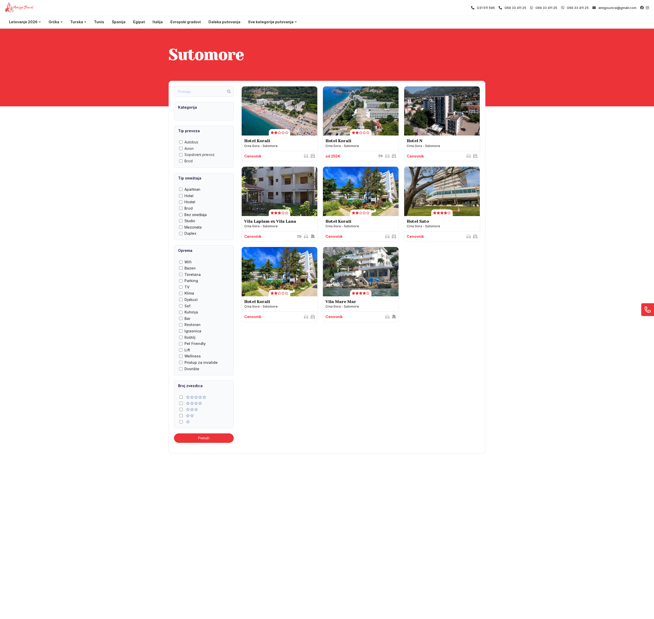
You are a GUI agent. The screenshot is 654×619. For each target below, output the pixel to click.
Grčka (54, 22)
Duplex (190, 233)
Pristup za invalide (201, 362)
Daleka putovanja (224, 22)
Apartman (192, 189)
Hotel (188, 196)
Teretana (192, 274)
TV (187, 287)
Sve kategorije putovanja (271, 22)
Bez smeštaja (195, 214)
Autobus (191, 142)
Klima (189, 293)
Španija (118, 22)
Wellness (192, 356)
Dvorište (191, 369)
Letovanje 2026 (23, 22)
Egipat (139, 22)
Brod (188, 161)
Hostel (189, 202)
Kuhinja (191, 312)
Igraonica (192, 331)
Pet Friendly (195, 343)
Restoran (192, 324)
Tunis (99, 22)
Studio (189, 221)
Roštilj (189, 337)
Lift (187, 350)
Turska (76, 22)
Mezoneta (193, 227)
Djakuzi (191, 299)
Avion (189, 148)
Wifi (188, 262)
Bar (187, 318)
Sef (187, 306)
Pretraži (203, 438)
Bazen (190, 268)
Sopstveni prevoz (199, 154)
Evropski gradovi (185, 22)
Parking (191, 280)
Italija (158, 22)
